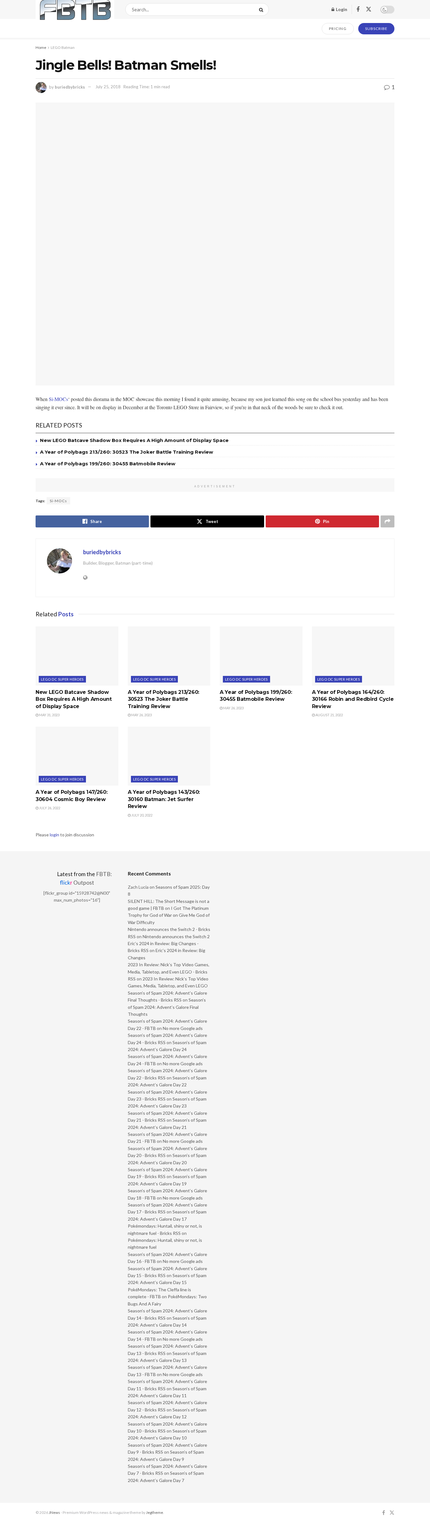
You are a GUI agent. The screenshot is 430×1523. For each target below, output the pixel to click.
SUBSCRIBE (376, 28)
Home (41, 47)
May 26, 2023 (141, 715)
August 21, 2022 (329, 715)
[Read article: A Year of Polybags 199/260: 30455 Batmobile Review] (261, 656)
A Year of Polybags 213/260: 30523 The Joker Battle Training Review (126, 452)
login (54, 834)
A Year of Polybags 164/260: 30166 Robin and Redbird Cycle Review (353, 699)
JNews (54, 1512)
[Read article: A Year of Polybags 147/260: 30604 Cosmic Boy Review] (77, 756)
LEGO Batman (63, 47)
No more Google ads (183, 1028)
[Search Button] (262, 9)
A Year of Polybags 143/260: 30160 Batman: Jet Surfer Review (164, 799)
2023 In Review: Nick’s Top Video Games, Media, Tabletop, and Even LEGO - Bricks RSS (168, 971)
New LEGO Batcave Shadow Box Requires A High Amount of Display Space (134, 440)
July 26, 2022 (49, 808)
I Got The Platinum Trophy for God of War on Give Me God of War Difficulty (169, 915)
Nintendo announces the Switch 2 (176, 936)
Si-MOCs (58, 399)
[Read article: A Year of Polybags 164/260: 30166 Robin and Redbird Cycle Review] (353, 656)
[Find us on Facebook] (357, 9)
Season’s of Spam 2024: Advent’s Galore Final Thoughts (167, 1007)
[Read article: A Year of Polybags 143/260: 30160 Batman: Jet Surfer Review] (169, 756)
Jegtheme (154, 1512)
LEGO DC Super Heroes (62, 679)
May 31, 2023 (48, 715)
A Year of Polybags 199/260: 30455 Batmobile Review (107, 464)
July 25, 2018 (108, 86)
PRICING (338, 28)
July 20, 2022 (141, 815)
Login (341, 9)
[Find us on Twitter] (368, 9)
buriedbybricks (70, 86)
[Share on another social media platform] (387, 521)
